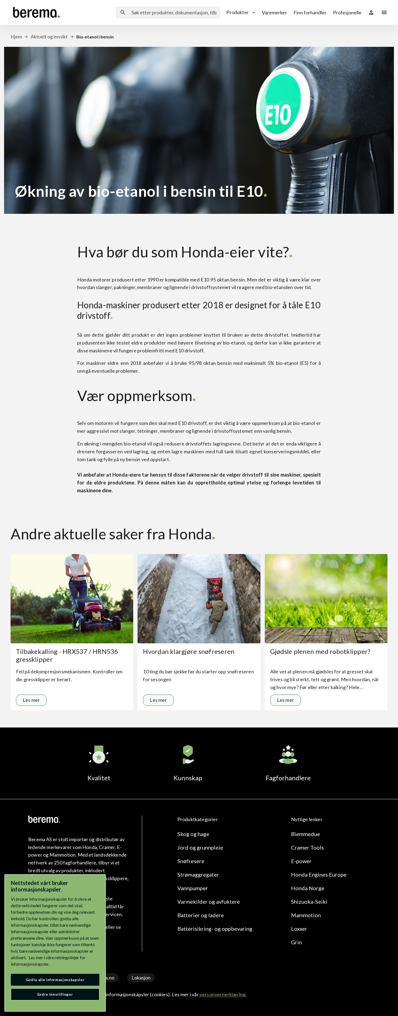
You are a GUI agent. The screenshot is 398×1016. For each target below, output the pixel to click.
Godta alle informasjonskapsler (55, 980)
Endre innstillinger (55, 994)
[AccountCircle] (371, 12)
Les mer (31, 700)
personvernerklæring (223, 994)
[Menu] (384, 12)
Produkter (237, 12)
